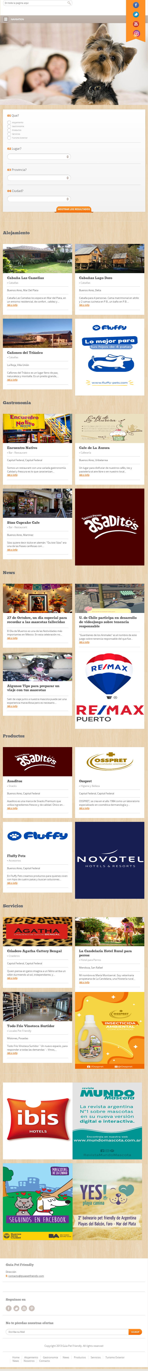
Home (15, 1357)
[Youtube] (136, 24)
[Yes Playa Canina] (107, 1201)
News (66, 1357)
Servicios (16, 134)
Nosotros (29, 1361)
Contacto (44, 1361)
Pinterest (32, 1308)
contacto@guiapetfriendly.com (26, 1276)
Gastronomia (18, 126)
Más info (12, 305)
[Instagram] (136, 33)
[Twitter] (136, 14)
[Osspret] (109, 1030)
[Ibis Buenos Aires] (37, 1120)
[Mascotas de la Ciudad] (37, 1201)
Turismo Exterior (20, 137)
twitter (16, 1308)
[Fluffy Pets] (109, 357)
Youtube (24, 1308)
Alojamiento (17, 122)
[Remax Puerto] (109, 690)
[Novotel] (109, 860)
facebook (9, 1308)
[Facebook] (136, 5)
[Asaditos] (109, 527)
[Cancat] (107, 1120)
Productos (16, 130)
